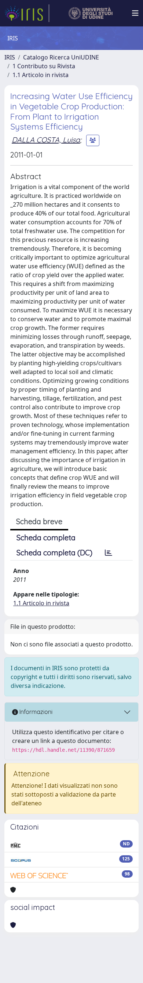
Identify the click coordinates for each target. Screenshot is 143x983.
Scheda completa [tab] (46, 537)
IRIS (9, 57)
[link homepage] (26, 13)
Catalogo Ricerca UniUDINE (61, 57)
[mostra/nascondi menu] (135, 13)
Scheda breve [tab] (39, 521)
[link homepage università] (91, 13)
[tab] (108, 553)
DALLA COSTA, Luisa (46, 139)
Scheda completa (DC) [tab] (54, 552)
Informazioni (35, 711)
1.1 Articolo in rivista (40, 75)
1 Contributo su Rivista (43, 66)
